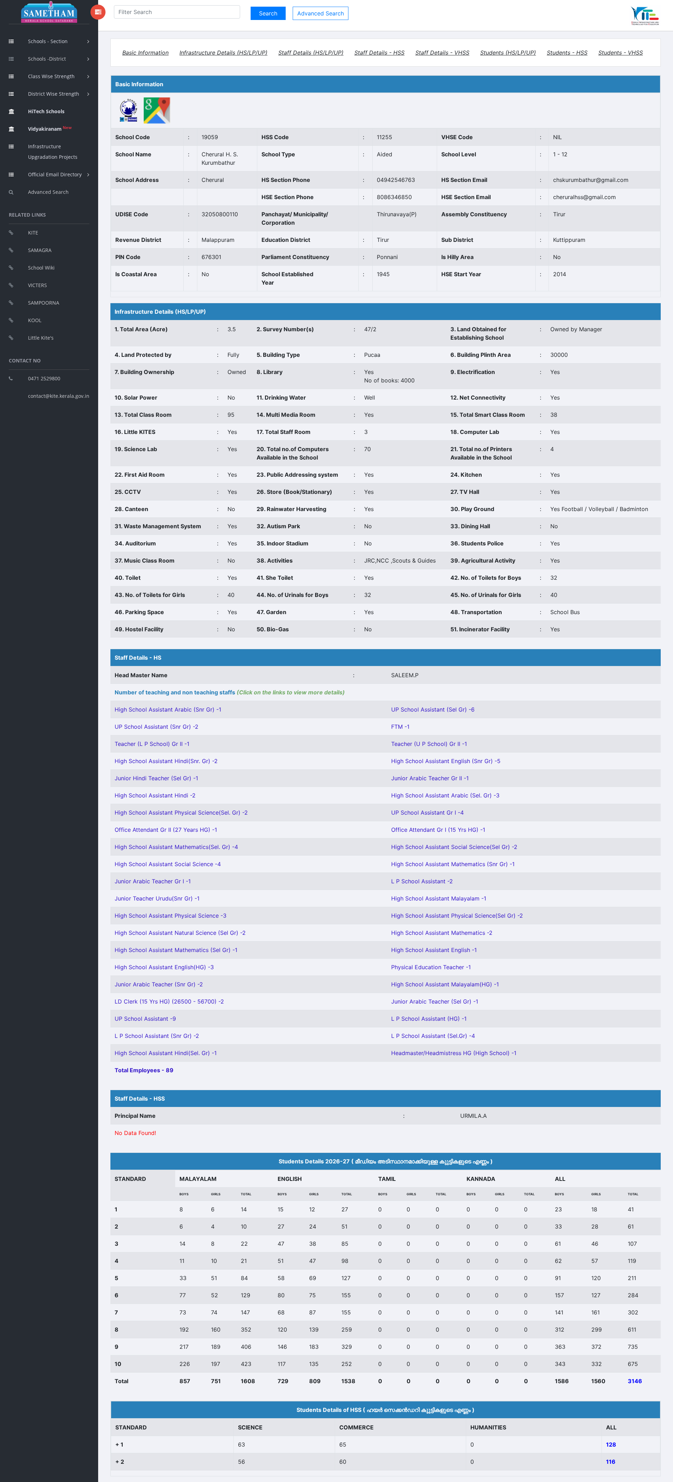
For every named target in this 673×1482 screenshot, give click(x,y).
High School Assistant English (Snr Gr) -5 (446, 760)
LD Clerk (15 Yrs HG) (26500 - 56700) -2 (169, 1001)
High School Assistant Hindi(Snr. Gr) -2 (166, 760)
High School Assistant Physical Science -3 (170, 915)
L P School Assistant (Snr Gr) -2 (157, 1035)
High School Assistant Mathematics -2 (441, 932)
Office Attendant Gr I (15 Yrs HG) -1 (438, 829)
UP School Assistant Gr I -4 (427, 812)
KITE (33, 232)
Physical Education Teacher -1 (431, 967)
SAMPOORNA (43, 302)
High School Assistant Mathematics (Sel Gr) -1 (176, 949)
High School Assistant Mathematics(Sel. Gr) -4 (176, 846)
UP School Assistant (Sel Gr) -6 (433, 709)
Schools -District (47, 58)
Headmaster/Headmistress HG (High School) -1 (453, 1052)
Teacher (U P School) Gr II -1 (429, 743)
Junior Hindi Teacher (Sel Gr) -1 (156, 778)
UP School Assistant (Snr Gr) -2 (156, 726)
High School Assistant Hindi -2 (155, 795)
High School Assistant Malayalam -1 (438, 898)
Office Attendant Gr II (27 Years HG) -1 (166, 829)
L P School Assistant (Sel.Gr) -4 (433, 1035)
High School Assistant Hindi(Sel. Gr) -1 (166, 1052)
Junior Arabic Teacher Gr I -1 (153, 881)
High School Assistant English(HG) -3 (164, 967)
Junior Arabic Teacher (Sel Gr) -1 (434, 1001)
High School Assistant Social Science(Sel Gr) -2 (454, 846)
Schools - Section (48, 41)
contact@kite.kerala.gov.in (58, 396)
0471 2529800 (44, 378)
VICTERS (37, 285)
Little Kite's (41, 337)
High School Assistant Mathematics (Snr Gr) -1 (453, 864)
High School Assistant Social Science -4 (168, 864)
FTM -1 (400, 726)
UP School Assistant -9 (145, 1018)
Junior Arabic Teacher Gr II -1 (430, 778)
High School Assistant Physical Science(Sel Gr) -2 (457, 915)
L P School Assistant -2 (422, 881)
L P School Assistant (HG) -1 (429, 1018)
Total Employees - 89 (144, 1070)
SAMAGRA (40, 250)
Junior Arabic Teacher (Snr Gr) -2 (159, 984)
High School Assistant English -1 (434, 949)
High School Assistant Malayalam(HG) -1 (445, 984)
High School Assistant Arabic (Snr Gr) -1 (168, 709)
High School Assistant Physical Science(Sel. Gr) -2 (181, 812)
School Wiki (41, 267)
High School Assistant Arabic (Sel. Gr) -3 (445, 795)
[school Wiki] (128, 110)
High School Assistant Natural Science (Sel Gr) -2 (180, 932)
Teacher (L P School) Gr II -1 (152, 743)
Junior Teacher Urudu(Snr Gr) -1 (157, 898)
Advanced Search (48, 192)
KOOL (34, 320)
